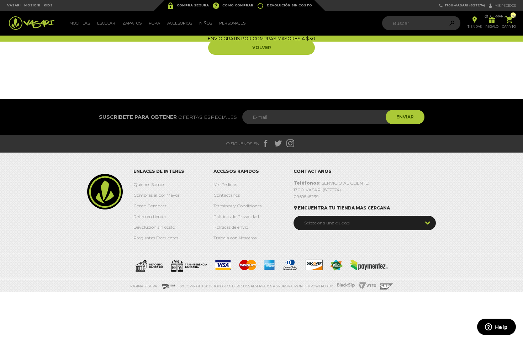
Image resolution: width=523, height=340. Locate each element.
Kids (48, 5)
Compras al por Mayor (156, 195)
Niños (205, 23)
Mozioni (32, 5)
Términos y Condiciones (237, 205)
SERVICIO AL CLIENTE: (331, 183)
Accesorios (179, 23)
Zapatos (132, 23)
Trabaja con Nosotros (235, 237)
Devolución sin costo (284, 5)
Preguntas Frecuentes (155, 237)
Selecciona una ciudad (327, 222)
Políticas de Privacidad (236, 216)
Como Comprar (232, 5)
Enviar (405, 116)
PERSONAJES (232, 23)
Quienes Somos (149, 184)
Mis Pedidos (225, 184)
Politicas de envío (230, 227)
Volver (261, 47)
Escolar (106, 23)
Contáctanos (226, 195)
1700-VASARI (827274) (462, 5)
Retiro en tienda (149, 216)
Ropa (154, 23)
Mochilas (79, 23)
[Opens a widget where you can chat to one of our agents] (496, 327)
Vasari (14, 5)
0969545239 (306, 196)
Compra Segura (188, 5)
